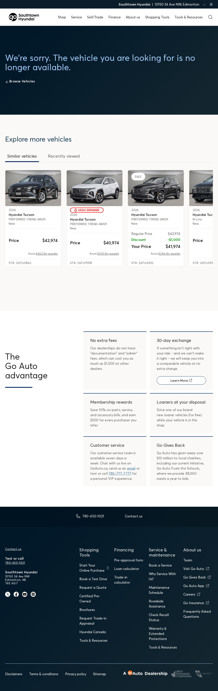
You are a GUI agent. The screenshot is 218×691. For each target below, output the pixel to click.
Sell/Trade (95, 17)
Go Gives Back (194, 577)
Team (187, 560)
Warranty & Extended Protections (158, 633)
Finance (114, 17)
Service (76, 17)
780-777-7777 (120, 473)
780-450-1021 (15, 563)
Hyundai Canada (92, 632)
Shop (62, 17)
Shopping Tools (157, 17)
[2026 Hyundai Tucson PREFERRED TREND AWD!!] (33, 188)
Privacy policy (75, 674)
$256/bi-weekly (169, 254)
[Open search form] (210, 17)
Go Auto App (193, 586)
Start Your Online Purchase (92, 567)
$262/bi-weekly (47, 254)
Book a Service (160, 565)
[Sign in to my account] (211, 4)
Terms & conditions (43, 674)
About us (133, 17)
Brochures (87, 610)
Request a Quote (92, 587)
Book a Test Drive (93, 579)
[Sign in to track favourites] (55, 175)
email (131, 468)
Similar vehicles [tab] (22, 156)
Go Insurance (193, 603)
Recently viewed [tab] (64, 156)
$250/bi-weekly (108, 254)
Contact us (13, 549)
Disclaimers (13, 674)
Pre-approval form (128, 560)
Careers (189, 594)
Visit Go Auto (193, 569)
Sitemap (99, 674)
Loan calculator (126, 569)
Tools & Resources (189, 17)
